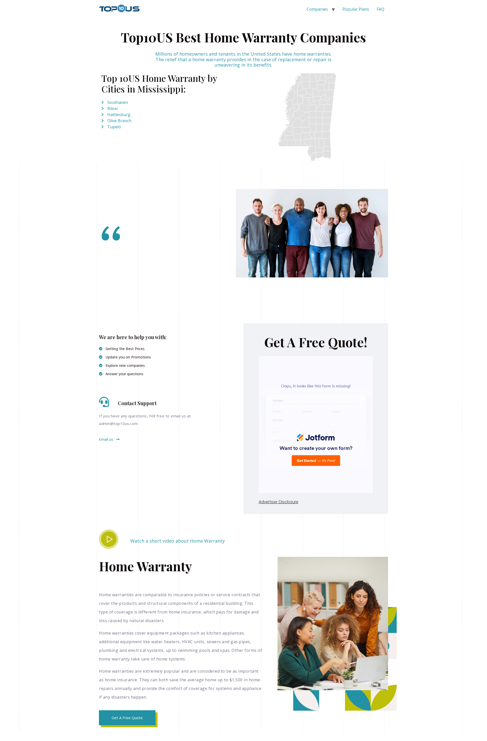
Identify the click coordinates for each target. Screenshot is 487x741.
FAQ (380, 9)
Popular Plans (355, 9)
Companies (317, 9)
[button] (109, 439)
